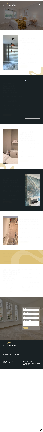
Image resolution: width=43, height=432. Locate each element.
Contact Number (27, 312)
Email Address (26, 316)
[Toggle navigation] (39, 5)
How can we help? (27, 320)
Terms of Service (33, 348)
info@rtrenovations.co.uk (27, 361)
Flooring (4, 363)
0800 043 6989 (26, 359)
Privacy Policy (25, 348)
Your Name (25, 308)
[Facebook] (23, 366)
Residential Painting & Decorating (9, 361)
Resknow (18, 354)
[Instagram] (24, 366)
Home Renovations (6, 362)
